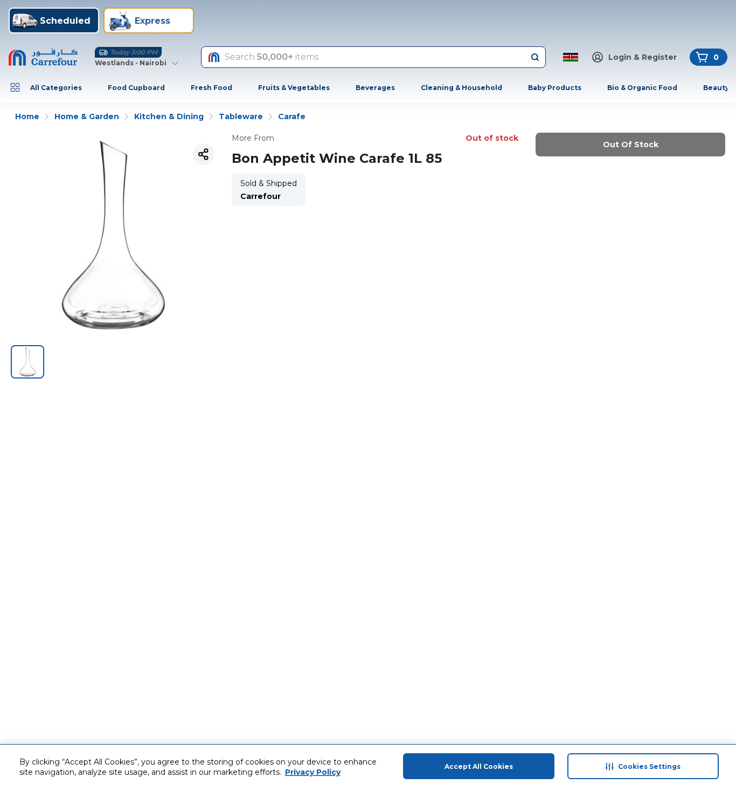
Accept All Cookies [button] (479, 766)
